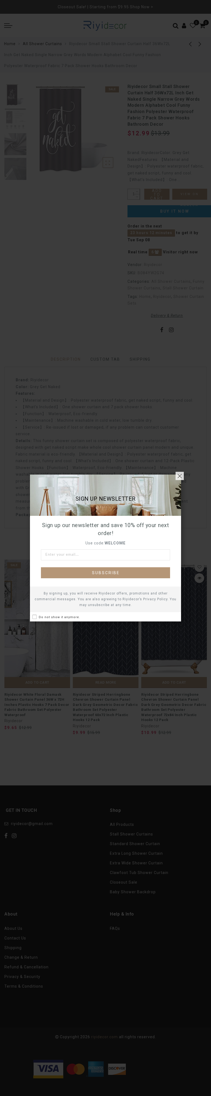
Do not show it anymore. (59, 617)
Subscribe (106, 573)
